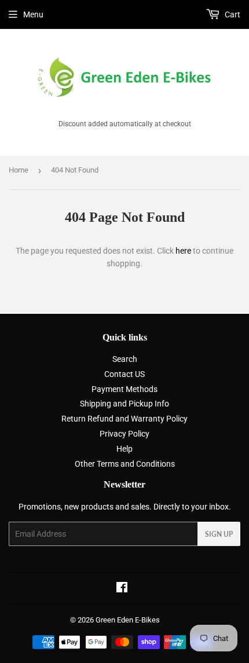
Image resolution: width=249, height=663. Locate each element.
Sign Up (219, 534)
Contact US (124, 374)
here (183, 250)
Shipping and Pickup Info (124, 403)
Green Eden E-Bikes (128, 620)
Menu (33, 14)
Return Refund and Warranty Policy (124, 418)
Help (124, 448)
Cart (231, 14)
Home (18, 170)
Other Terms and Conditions (125, 463)
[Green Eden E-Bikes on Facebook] (122, 589)
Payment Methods (124, 389)
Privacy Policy (124, 433)
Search (124, 359)
